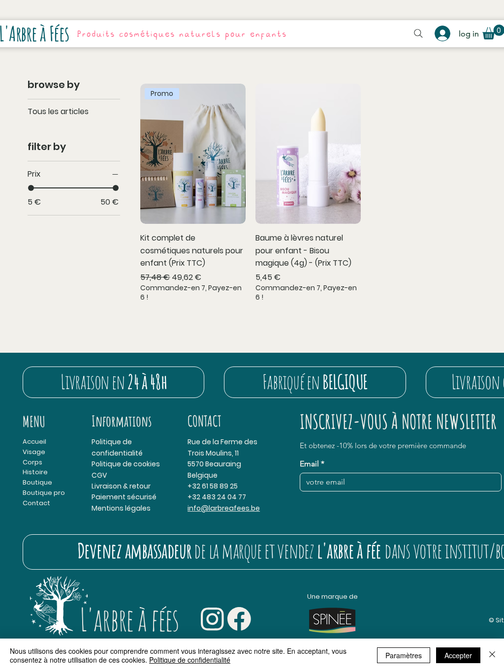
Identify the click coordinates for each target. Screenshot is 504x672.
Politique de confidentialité (189, 660)
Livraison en (114, 381)
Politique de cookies (126, 464)
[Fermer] (492, 655)
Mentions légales (121, 508)
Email (312, 463)
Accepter (458, 655)
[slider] (31, 188)
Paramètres (403, 655)
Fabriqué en (315, 381)
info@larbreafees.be (224, 508)
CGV (99, 475)
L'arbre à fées (129, 619)
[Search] (418, 33)
